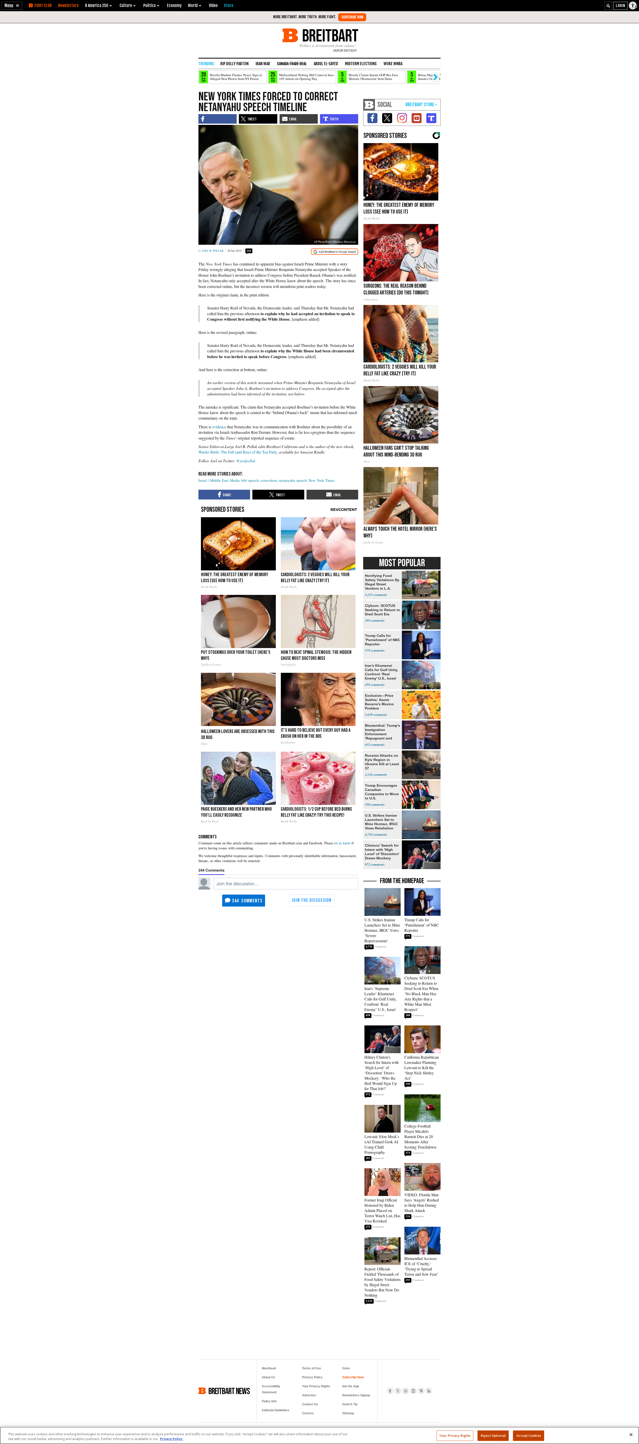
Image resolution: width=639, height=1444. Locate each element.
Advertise (309, 1395)
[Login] (620, 6)
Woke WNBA (393, 63)
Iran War (263, 63)
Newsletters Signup (356, 1395)
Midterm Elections (361, 63)
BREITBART (329, 35)
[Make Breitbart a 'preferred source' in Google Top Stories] (334, 251)
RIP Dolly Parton (234, 63)
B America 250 (96, 5)
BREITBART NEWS (229, 1391)
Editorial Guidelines (275, 1410)
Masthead (269, 1368)
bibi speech (250, 480)
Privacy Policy (312, 1377)
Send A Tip (349, 1404)
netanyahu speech (293, 480)
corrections (269, 480)
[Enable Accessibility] (633, 5)
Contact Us (310, 1404)
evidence (219, 426)
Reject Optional (493, 1435)
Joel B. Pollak (213, 250)
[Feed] (428, 1390)
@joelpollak (245, 460)
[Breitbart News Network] (369, 104)
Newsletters (68, 5)
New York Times (322, 480)
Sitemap (348, 1413)
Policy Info (269, 1401)
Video (213, 5)
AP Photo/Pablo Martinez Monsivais (335, 241)
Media (235, 480)
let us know (342, 843)
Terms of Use (311, 1368)
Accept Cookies (528, 1435)
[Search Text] (608, 6)
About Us (268, 1377)
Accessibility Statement (271, 1389)
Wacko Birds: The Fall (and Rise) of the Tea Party (237, 452)
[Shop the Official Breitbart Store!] (421, 104)
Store (346, 1368)
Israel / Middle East (213, 480)
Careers (308, 1413)
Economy (174, 5)
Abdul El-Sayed (326, 63)
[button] (11, 5)
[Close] (631, 1434)
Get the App (350, 1386)
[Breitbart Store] (228, 5)
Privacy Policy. (171, 1439)
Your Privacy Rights (455, 1435)
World (193, 5)
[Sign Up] (352, 17)
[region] (319, 1435)
